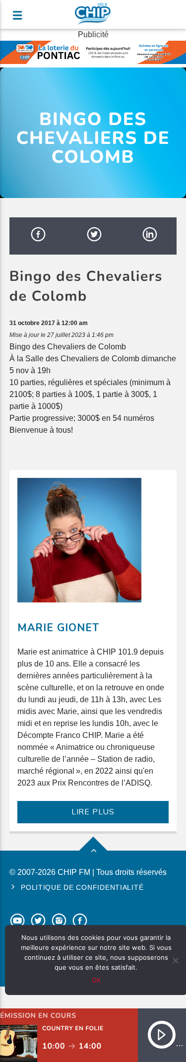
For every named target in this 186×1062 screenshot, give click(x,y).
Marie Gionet (58, 628)
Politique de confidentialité (82, 887)
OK (96, 980)
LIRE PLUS (93, 811)
